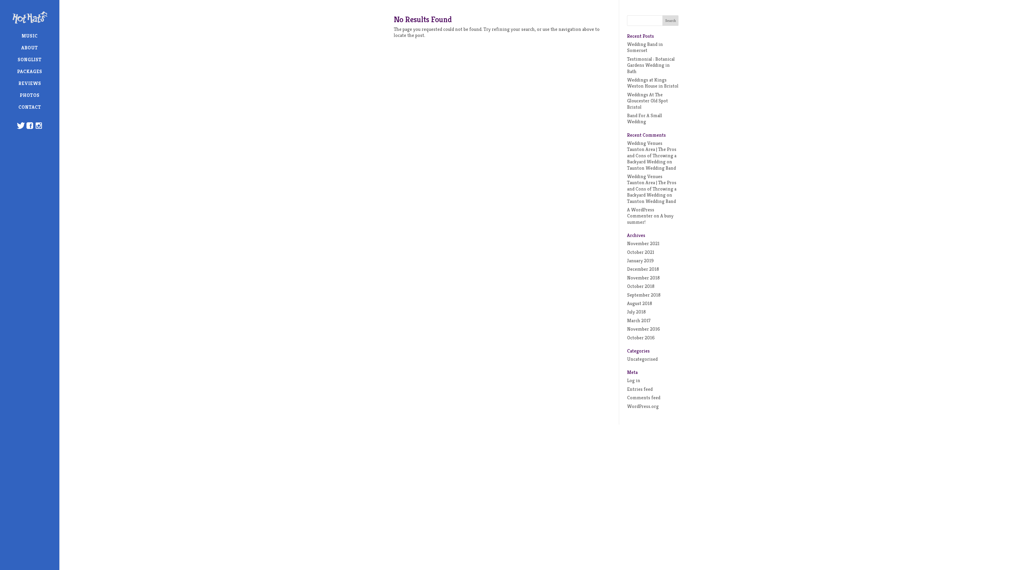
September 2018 (644, 295)
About (29, 48)
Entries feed (640, 389)
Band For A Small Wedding (644, 118)
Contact (29, 107)
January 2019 (640, 261)
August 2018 (639, 303)
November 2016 (643, 329)
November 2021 (643, 243)
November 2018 (643, 278)
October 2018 (640, 286)
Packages (29, 71)
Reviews (29, 83)
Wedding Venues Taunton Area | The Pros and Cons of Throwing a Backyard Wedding (651, 152)
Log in (633, 380)
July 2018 (636, 312)
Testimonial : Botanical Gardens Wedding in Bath (651, 65)
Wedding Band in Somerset (645, 47)
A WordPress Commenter (640, 213)
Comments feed (643, 398)
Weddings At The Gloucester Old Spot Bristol (647, 101)
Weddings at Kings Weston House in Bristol (652, 83)
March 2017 (639, 320)
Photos (30, 95)
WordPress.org (643, 406)
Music (30, 36)
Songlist (30, 59)
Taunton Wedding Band (651, 168)
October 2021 (640, 252)
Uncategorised (642, 359)
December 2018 (643, 269)
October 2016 (641, 338)
